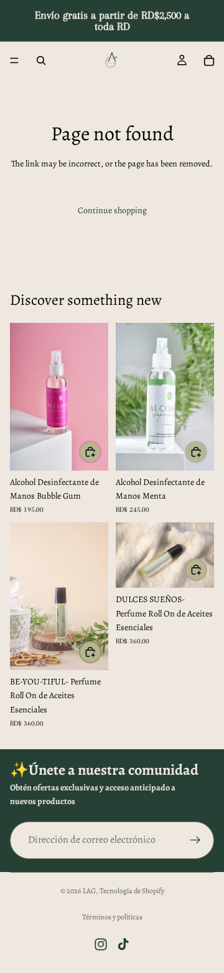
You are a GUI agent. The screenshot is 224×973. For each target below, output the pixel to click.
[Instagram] (100, 944)
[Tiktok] (123, 944)
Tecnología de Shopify (132, 891)
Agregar (100, 452)
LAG (89, 891)
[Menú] (14, 60)
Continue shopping (112, 210)
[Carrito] (209, 60)
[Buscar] (41, 60)
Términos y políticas (112, 917)
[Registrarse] (195, 840)
